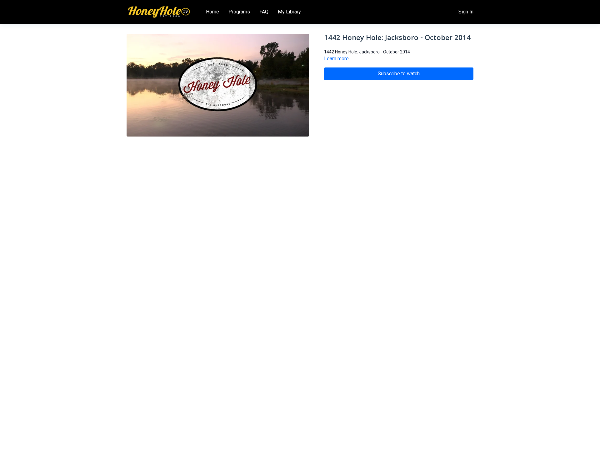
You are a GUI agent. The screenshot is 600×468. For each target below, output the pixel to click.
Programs (239, 12)
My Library (289, 12)
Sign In (465, 12)
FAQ (263, 12)
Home (212, 12)
